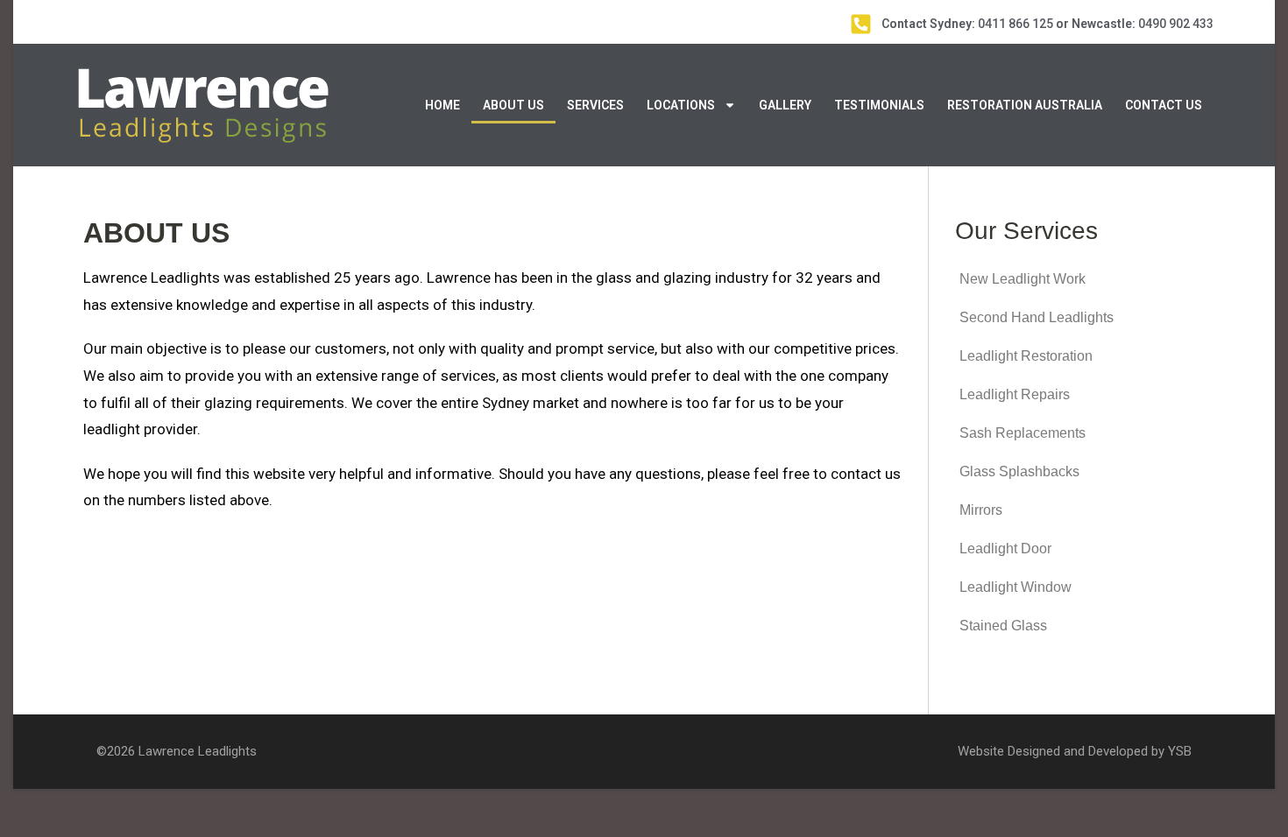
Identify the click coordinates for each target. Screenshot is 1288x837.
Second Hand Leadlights (1036, 317)
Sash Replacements (1022, 433)
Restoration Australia (1024, 105)
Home (442, 105)
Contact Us (1163, 105)
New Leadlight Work (1022, 278)
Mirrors (980, 510)
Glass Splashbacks (1019, 471)
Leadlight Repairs (1014, 394)
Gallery (785, 105)
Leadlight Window (1015, 587)
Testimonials (879, 105)
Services (595, 105)
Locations (681, 105)
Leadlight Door (1005, 548)
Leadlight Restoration (1026, 355)
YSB (1180, 751)
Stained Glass (1003, 625)
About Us (513, 105)
